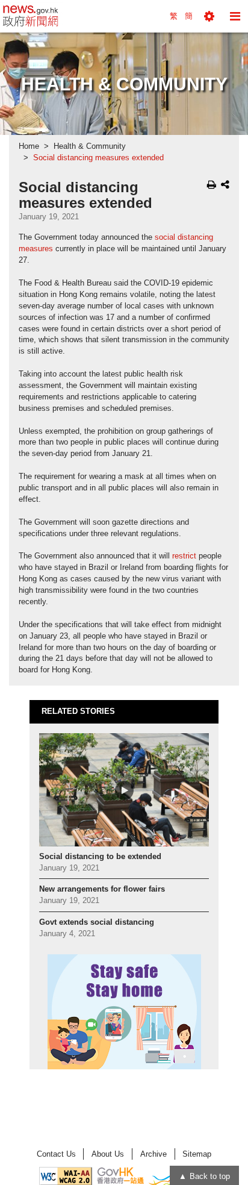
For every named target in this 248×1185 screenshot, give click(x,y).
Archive (153, 1153)
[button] (209, 16)
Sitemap (196, 1153)
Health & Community (90, 146)
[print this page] (211, 184)
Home (29, 146)
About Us (107, 1153)
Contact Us (56, 1153)
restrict (184, 556)
